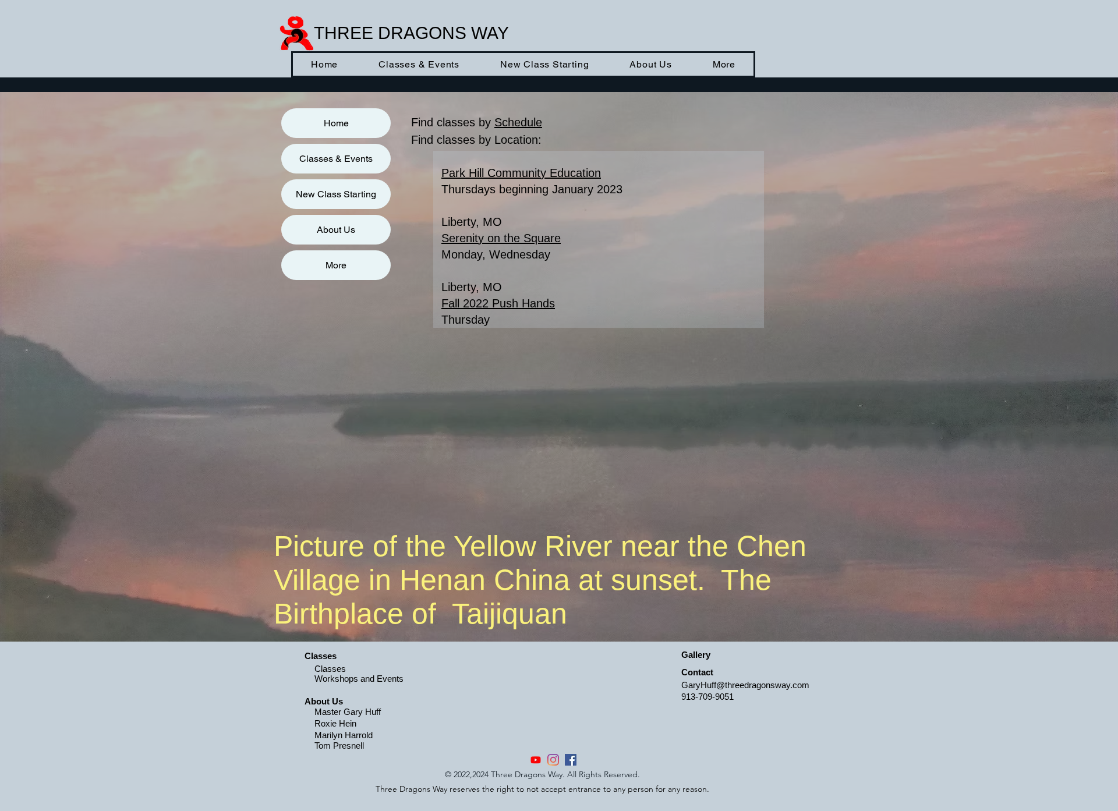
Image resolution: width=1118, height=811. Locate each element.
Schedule (518, 122)
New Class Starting (336, 194)
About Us (336, 229)
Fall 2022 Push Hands (498, 303)
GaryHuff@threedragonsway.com (745, 685)
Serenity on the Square (501, 238)
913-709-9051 (707, 697)
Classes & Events (336, 158)
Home (336, 123)
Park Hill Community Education (521, 173)
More (336, 265)
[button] (418, 64)
